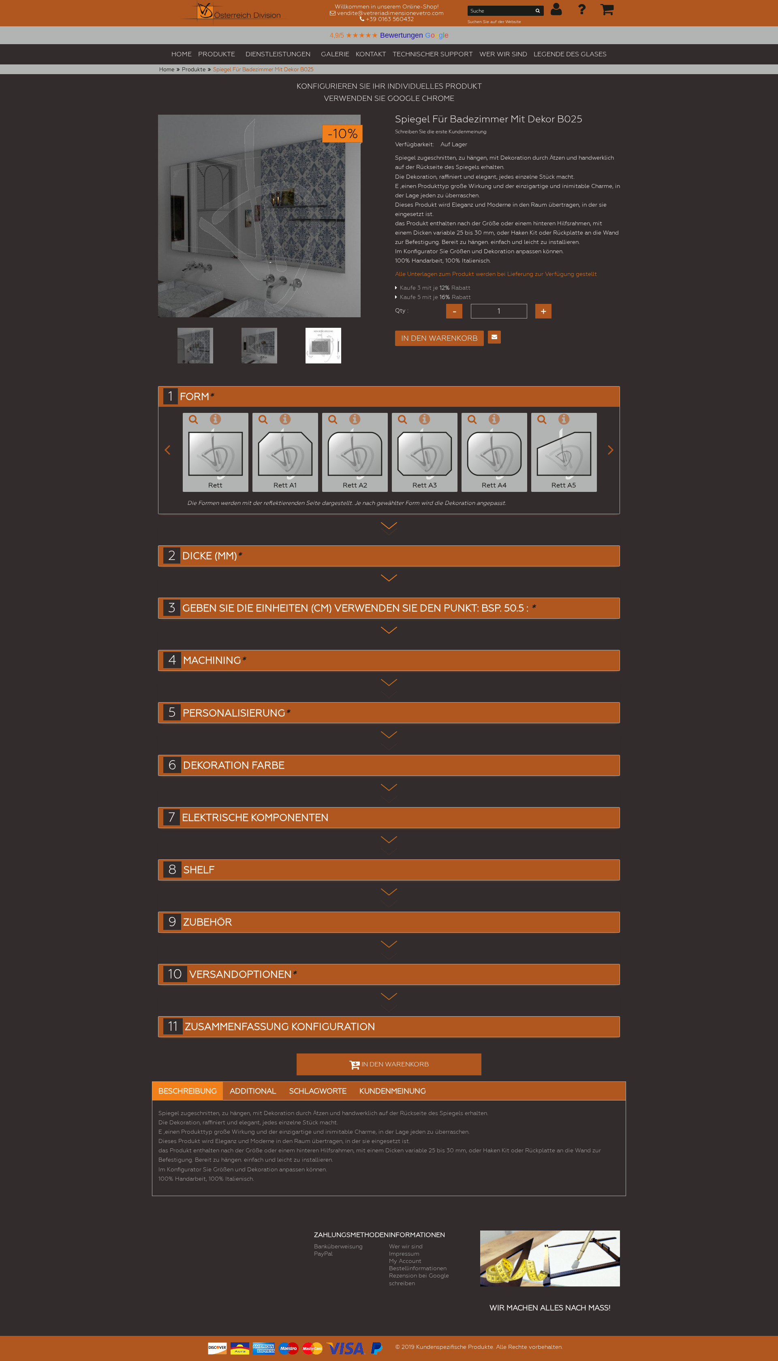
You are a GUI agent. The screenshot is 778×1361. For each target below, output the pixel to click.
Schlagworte (317, 1091)
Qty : (401, 310)
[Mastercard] (312, 1347)
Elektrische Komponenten (255, 818)
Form (196, 397)
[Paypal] (376, 1347)
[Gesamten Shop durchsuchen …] (538, 12)
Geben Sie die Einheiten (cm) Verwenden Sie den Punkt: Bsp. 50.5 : (358, 608)
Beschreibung (187, 1091)
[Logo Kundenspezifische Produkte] (234, 13)
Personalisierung (236, 713)
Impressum (404, 1253)
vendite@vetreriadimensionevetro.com (390, 13)
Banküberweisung (338, 1246)
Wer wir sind (406, 1246)
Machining (214, 660)
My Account (405, 1261)
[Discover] (217, 1347)
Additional (253, 1091)
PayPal (323, 1253)
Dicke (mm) (211, 556)
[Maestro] (288, 1347)
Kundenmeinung (392, 1091)
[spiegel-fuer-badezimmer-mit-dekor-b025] (195, 345)
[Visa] (345, 1347)
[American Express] (264, 1347)
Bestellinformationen (418, 1268)
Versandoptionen (242, 974)
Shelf (199, 870)
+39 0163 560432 (390, 19)
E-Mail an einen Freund (494, 337)
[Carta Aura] (240, 1347)
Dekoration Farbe (233, 765)
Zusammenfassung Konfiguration (280, 1027)
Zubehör (207, 922)
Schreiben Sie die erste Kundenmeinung (441, 132)
